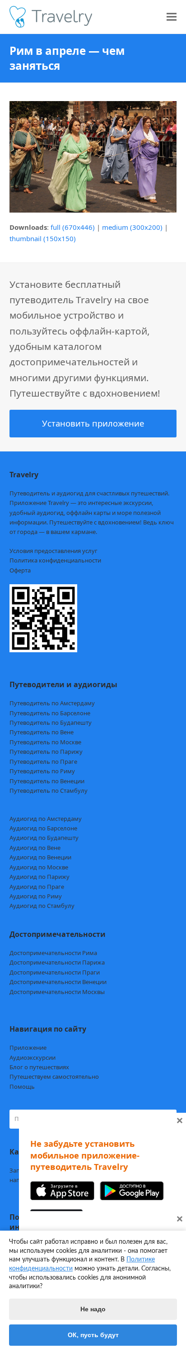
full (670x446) (73, 227)
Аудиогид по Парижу (39, 877)
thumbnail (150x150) (42, 238)
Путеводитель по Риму (42, 771)
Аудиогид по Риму (35, 896)
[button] (172, 17)
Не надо (93, 1309)
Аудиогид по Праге (36, 887)
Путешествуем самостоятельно (54, 1076)
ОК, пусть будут (93, 1334)
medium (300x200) (132, 227)
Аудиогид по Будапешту (44, 838)
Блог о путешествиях (39, 1067)
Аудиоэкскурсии (32, 1057)
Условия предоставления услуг (53, 551)
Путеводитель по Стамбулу (48, 790)
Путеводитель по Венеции (46, 781)
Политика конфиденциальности (55, 560)
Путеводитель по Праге (43, 761)
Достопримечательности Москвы (57, 992)
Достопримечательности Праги (54, 972)
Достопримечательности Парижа (57, 962)
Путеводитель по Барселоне (49, 713)
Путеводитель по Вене (41, 732)
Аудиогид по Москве (38, 867)
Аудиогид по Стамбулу (41, 906)
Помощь (22, 1086)
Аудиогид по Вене (34, 848)
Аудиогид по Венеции (40, 857)
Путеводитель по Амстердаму (52, 703)
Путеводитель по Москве (45, 742)
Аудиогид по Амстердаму (45, 819)
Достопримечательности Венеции (58, 982)
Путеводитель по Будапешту (50, 722)
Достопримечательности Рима (53, 953)
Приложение (27, 1047)
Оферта (20, 570)
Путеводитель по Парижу (46, 751)
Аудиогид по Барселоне (43, 828)
